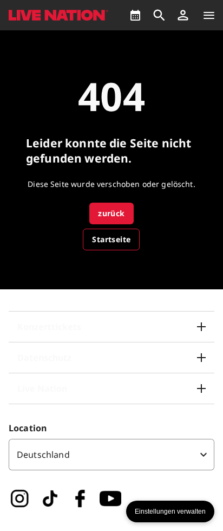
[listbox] (111, 454)
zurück (111, 213)
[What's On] (135, 15)
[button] (183, 15)
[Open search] (159, 15)
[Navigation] (209, 15)
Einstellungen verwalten (170, 511)
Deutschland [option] (43, 455)
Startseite (111, 239)
